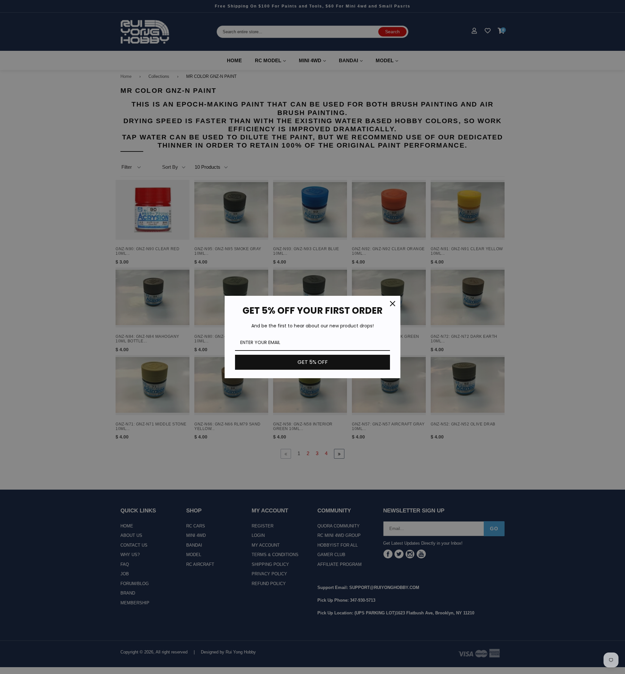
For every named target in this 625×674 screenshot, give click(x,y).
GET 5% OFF (313, 362)
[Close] (392, 303)
